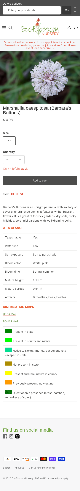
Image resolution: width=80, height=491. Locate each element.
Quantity (9, 152)
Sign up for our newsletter (41, 467)
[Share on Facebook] (12, 194)
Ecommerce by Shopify (56, 478)
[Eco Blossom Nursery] (40, 27)
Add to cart (40, 180)
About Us (19, 467)
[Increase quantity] (21, 160)
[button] (74, 10)
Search (6, 467)
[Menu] (4, 28)
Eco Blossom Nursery (22, 478)
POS (37, 478)
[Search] (12, 28)
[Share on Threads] (17, 194)
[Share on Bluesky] (21, 194)
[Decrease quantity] (6, 160)
